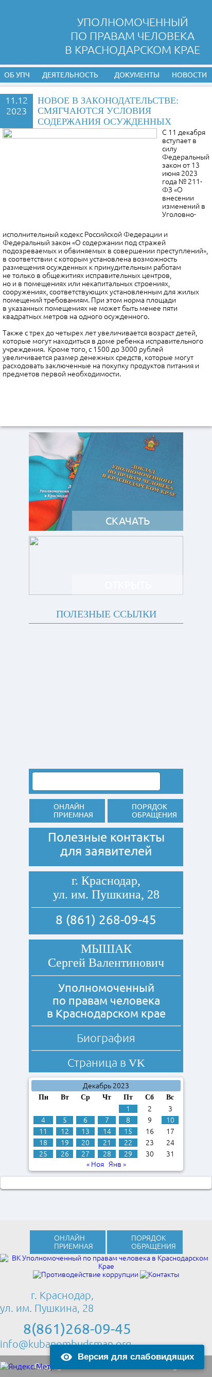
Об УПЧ (17, 75)
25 (43, 1154)
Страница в (106, 1062)
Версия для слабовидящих (136, 1357)
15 (128, 1131)
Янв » (117, 1164)
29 (128, 1154)
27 (85, 1154)
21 (107, 1143)
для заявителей (106, 851)
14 (107, 1131)
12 (65, 1131)
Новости (189, 75)
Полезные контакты (106, 837)
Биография (106, 1037)
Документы (137, 75)
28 (107, 1154)
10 (170, 1120)
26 (65, 1154)
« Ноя (95, 1164)
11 (43, 1131)
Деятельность (70, 75)
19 (65, 1143)
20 (85, 1143)
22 (128, 1143)
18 (43, 1143)
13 (85, 1131)
